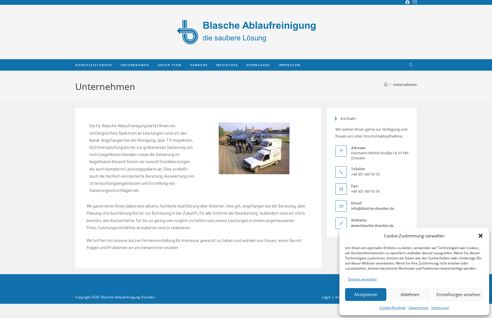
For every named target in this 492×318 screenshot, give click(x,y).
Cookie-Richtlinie (393, 307)
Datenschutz (419, 307)
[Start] (386, 84)
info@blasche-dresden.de (372, 208)
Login (326, 297)
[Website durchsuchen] (411, 65)
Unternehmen (405, 84)
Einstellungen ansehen (458, 294)
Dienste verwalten (362, 279)
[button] (480, 236)
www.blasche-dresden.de (372, 225)
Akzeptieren (366, 294)
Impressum (440, 307)
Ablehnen (410, 294)
